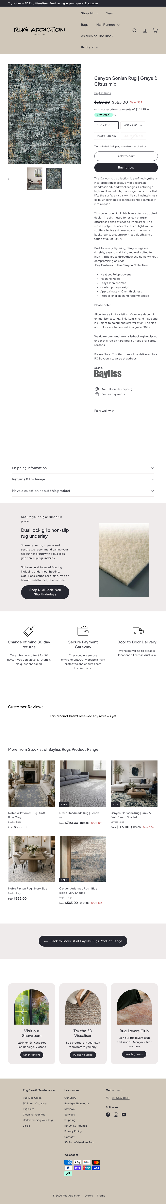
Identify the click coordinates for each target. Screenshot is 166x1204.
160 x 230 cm (106, 125)
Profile (101, 1195)
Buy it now (126, 167)
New (109, 13)
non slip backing (133, 336)
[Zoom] (44, 114)
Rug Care (28, 1108)
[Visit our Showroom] (31, 1006)
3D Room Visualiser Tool (79, 1142)
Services (69, 1114)
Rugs (84, 25)
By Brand (88, 47)
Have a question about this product (41, 491)
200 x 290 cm (133, 125)
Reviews (69, 1108)
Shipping (115, 146)
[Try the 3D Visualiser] (82, 1006)
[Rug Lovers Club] (134, 1006)
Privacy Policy (73, 1131)
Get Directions (31, 1054)
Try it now (91, 3)
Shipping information (29, 468)
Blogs (26, 1125)
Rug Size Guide (32, 1097)
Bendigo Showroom (76, 1103)
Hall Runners (106, 25)
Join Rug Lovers (134, 1054)
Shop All (88, 13)
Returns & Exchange (28, 479)
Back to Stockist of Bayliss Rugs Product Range (86, 941)
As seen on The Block (97, 36)
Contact (69, 1136)
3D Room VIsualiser (35, 1103)
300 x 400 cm (135, 137)
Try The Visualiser (83, 1054)
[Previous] (10, 179)
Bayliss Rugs (102, 93)
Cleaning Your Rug (34, 1114)
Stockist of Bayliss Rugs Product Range (63, 749)
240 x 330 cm (106, 136)
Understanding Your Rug (38, 1120)
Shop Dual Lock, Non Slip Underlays (45, 592)
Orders (89, 1195)
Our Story (70, 1097)
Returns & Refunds (75, 1125)
